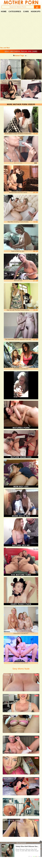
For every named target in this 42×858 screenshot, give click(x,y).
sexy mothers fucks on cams (21, 51)
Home (4, 11)
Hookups (35, 11)
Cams (26, 11)
